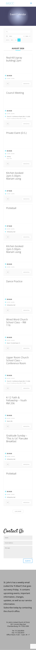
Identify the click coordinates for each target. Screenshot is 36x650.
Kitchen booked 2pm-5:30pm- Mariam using (14, 175)
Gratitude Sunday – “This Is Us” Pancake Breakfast (17, 438)
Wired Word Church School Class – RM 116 (17, 322)
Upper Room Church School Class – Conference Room (17, 360)
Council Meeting (15, 92)
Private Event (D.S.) (16, 132)
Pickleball (11, 208)
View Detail (26, 83)
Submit (28, 561)
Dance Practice (14, 281)
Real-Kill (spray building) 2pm (14, 59)
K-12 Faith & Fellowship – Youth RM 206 (16, 400)
